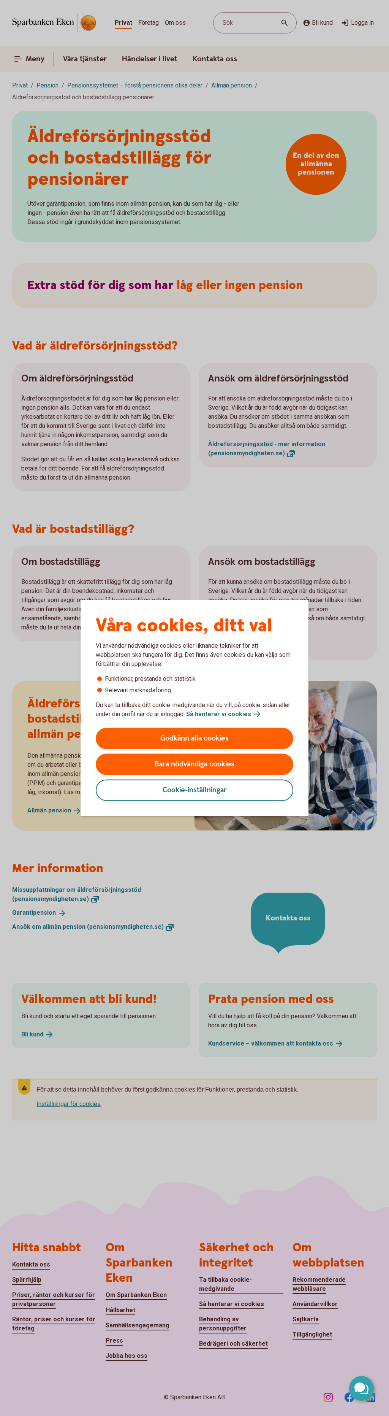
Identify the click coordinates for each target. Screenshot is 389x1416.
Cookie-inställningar (195, 790)
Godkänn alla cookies (194, 738)
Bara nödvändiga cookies (194, 764)
